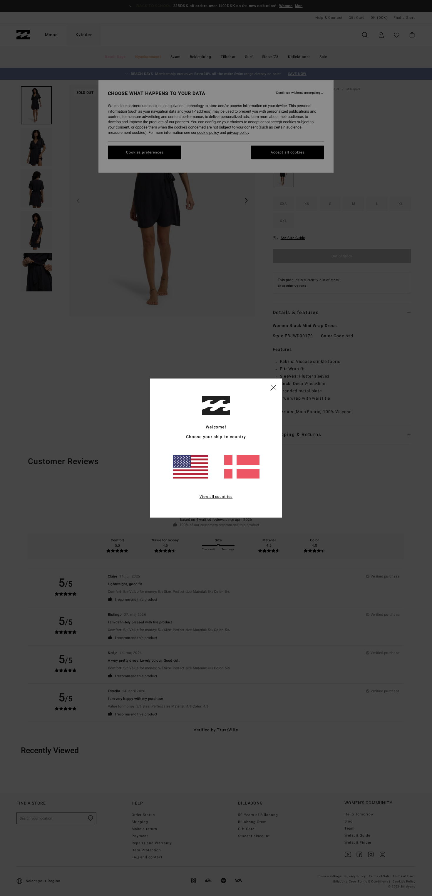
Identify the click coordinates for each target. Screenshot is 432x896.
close (273, 387)
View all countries (216, 496)
